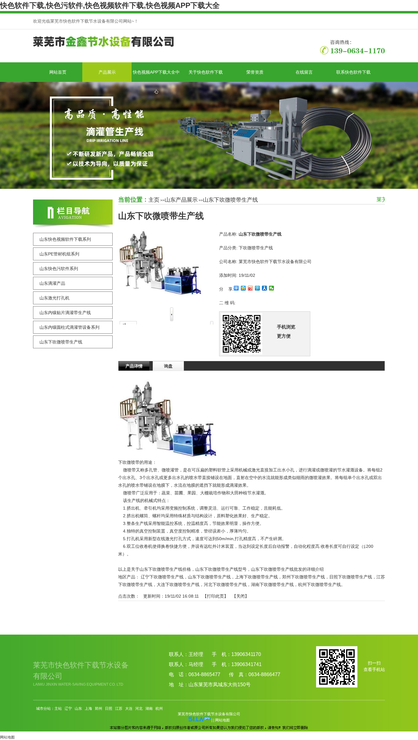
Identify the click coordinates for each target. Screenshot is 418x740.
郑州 (98, 708)
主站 (58, 708)
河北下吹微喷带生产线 (225, 584)
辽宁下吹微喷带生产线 (162, 576)
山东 (78, 708)
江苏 (118, 708)
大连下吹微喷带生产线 (178, 584)
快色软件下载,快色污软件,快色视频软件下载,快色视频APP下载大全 (110, 5)
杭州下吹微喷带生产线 (319, 584)
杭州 (159, 708)
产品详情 (134, 366)
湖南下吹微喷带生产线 (272, 584)
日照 (108, 708)
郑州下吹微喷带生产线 (303, 576)
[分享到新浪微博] (250, 288)
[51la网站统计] (199, 720)
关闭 (240, 596)
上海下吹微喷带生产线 (256, 576)
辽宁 (68, 708)
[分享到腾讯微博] (257, 288)
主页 (153, 200)
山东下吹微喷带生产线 (230, 200)
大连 (128, 708)
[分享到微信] (271, 288)
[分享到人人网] (264, 288)
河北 (139, 708)
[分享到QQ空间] (243, 288)
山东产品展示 (181, 200)
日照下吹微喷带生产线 (350, 576)
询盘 (168, 366)
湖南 (149, 708)
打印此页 (215, 596)
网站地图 (222, 720)
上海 (88, 708)
